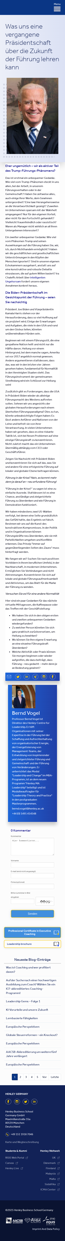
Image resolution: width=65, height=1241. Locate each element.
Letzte (55, 1077)
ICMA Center (48, 1189)
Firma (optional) (17, 882)
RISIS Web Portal (14, 1157)
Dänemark (50, 1163)
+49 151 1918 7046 (22, 1134)
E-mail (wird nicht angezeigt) (23, 871)
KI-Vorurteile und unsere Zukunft (27, 1010)
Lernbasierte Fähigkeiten (22, 1018)
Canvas (9, 1163)
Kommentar (16, 836)
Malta (52, 1178)
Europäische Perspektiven (23, 1026)
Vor (44, 1077)
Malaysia (51, 1173)
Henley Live (12, 1168)
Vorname (15, 860)
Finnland (51, 1168)
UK (54, 1157)
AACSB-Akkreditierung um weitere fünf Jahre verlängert (31, 1054)
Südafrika (50, 1184)
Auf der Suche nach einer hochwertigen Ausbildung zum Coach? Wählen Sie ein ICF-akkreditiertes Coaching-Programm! (31, 986)
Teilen (55, 676)
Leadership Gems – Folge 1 (23, 1001)
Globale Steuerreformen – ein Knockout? (32, 1035)
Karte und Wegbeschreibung (22, 1142)
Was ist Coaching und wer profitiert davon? (28, 970)
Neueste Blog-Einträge (32, 959)
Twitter (28, 1101)
